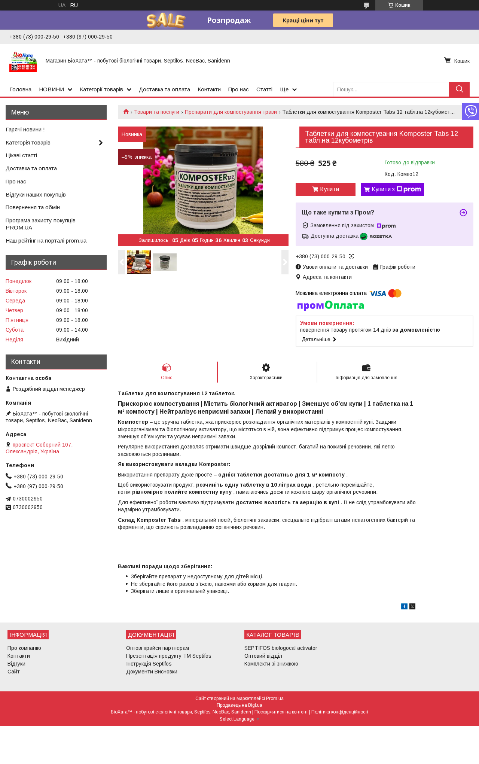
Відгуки (16, 664)
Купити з (383, 189)
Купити (329, 189)
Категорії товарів (101, 89)
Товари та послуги (156, 112)
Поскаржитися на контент (281, 712)
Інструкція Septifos (149, 664)
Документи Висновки (151, 672)
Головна (20, 89)
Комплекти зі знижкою (271, 664)
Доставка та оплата (164, 89)
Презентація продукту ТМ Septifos (168, 656)
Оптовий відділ (263, 656)
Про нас (238, 89)
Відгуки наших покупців (36, 194)
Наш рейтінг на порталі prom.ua (46, 240)
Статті (264, 89)
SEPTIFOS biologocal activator (280, 648)
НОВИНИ (51, 89)
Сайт (13, 672)
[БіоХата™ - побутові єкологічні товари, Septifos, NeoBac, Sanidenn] (23, 61)
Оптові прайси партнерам (157, 648)
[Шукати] (459, 89)
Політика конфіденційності (339, 712)
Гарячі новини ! (25, 129)
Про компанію (24, 648)
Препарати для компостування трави (231, 112)
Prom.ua (275, 698)
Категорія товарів (28, 142)
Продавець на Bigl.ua (239, 705)
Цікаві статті (21, 155)
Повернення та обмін (33, 207)
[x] (412, 608)
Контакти (209, 89)
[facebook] (404, 608)
